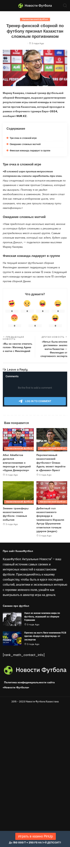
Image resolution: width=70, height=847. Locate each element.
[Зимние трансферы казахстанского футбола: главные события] (18, 492)
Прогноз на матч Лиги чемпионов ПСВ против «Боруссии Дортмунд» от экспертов (45, 636)
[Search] (65, 5)
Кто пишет (9, 760)
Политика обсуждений (16, 802)
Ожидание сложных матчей (25, 144)
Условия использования (17, 733)
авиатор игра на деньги (39, 595)
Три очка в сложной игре (23, 138)
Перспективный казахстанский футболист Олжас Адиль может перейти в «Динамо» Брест (51, 462)
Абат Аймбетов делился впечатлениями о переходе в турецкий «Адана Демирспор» (17, 462)
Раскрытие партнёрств (17, 790)
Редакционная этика (15, 772)
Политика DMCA (13, 745)
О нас (6, 817)
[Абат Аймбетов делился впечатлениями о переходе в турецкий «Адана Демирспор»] (18, 439)
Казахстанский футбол (35, 19)
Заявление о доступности (18, 796)
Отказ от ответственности (18, 739)
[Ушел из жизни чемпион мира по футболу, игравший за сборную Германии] (12, 619)
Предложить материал (17, 778)
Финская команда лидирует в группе (30, 150)
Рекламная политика (15, 784)
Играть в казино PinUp (35, 836)
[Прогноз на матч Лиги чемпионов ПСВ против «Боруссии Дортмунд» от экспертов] (12, 638)
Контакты (8, 823)
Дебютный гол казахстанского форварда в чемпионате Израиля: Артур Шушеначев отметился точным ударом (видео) (50, 520)
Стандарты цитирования (18, 719)
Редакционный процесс (17, 766)
